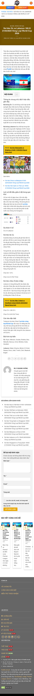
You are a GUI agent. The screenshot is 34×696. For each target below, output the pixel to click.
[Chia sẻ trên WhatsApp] (9, 358)
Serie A (9, 679)
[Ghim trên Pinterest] (21, 358)
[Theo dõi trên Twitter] (6, 636)
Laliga (24, 677)
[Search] (31, 3)
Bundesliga (18, 677)
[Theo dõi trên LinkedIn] (12, 636)
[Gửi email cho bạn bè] (18, 358)
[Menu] (2, 3)
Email (5, 484)
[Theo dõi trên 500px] (18, 636)
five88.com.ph (5, 670)
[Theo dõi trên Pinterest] (9, 636)
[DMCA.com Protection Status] (6, 687)
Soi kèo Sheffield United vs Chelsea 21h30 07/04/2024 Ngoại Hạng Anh (28, 534)
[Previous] (1, 547)
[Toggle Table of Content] (16, 94)
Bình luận (6, 461)
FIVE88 (3, 12)
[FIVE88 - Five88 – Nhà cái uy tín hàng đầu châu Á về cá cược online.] (17, 3)
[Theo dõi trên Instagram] (2, 636)
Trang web (6, 492)
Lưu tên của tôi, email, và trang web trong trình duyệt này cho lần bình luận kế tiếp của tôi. (16, 503)
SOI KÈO (10, 12)
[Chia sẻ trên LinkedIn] (24, 358)
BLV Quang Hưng (25, 38)
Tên (5, 476)
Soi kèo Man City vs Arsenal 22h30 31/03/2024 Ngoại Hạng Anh (6, 533)
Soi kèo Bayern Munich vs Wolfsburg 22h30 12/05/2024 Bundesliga (17, 533)
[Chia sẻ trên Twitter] (15, 358)
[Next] (32, 547)
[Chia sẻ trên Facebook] (12, 358)
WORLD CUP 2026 (19, 26)
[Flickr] (15, 636)
